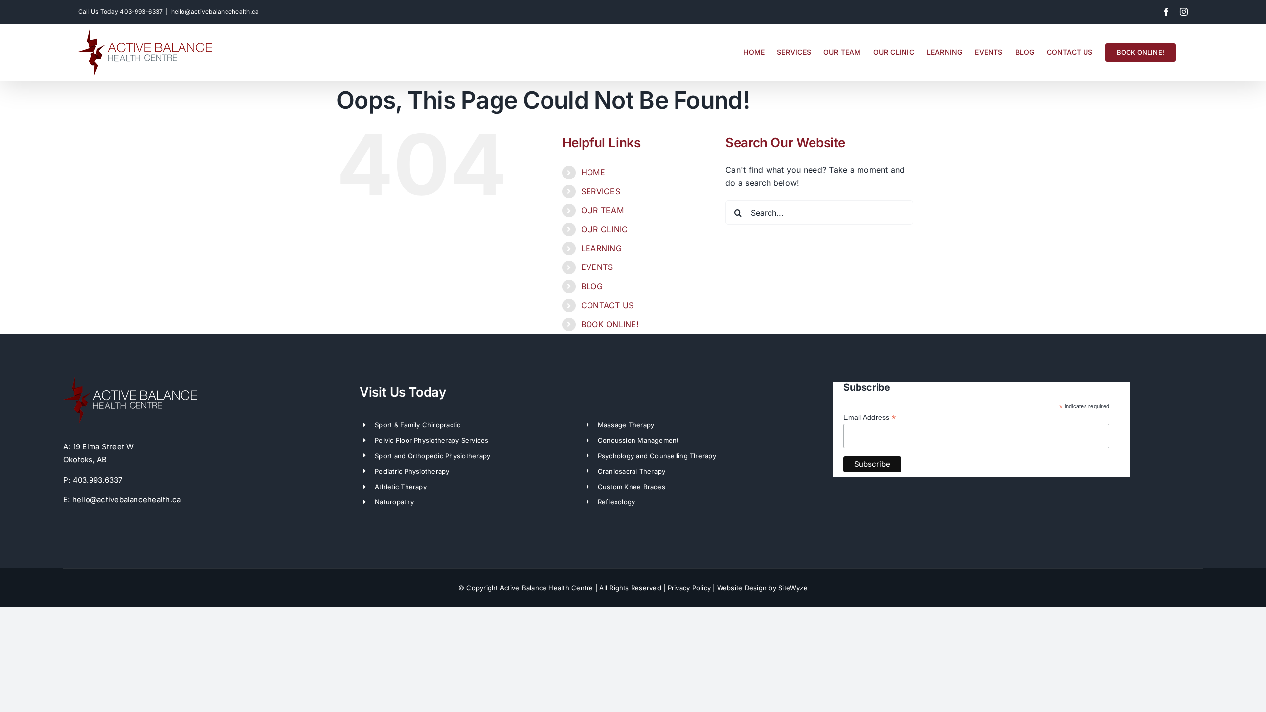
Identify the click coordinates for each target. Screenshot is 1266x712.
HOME (593, 172)
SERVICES (600, 191)
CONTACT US (607, 305)
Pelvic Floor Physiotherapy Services (431, 440)
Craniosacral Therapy (632, 471)
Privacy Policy (689, 588)
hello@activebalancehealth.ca (215, 11)
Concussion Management (638, 440)
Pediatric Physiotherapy (412, 471)
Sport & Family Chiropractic (417, 425)
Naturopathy (394, 502)
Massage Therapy (626, 425)
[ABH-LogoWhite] (130, 381)
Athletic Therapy (401, 486)
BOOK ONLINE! (610, 324)
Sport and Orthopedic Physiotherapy (432, 456)
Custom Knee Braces (631, 486)
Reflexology (616, 502)
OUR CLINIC (604, 229)
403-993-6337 (141, 11)
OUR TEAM (602, 210)
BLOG (592, 286)
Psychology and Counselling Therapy (657, 456)
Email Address (869, 417)
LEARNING (601, 248)
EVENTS (597, 267)
